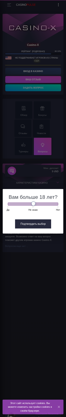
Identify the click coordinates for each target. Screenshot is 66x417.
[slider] (33, 204)
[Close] (59, 407)
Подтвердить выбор (33, 223)
